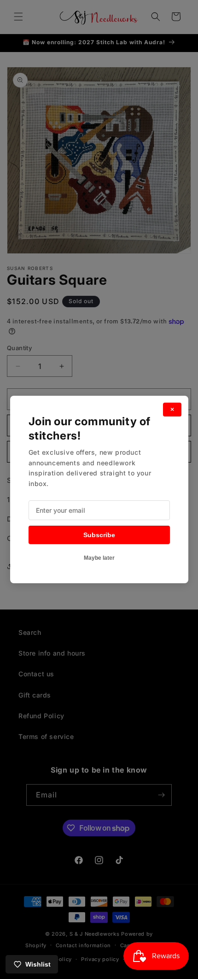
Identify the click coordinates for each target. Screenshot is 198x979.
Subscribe (99, 535)
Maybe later (99, 558)
